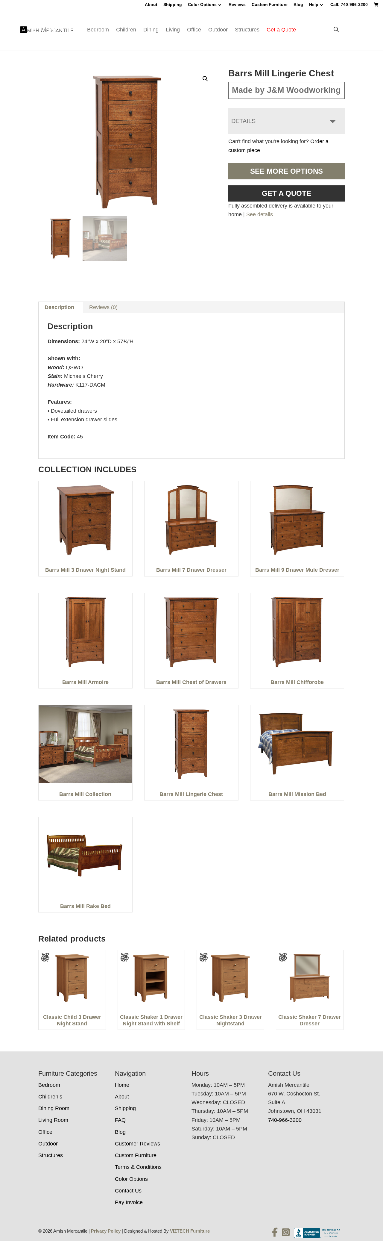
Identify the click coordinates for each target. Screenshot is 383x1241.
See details (259, 214)
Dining (151, 30)
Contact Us (128, 1191)
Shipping (172, 4)
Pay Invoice (129, 1202)
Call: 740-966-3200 (349, 4)
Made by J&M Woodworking (286, 90)
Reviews (237, 4)
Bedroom (98, 30)
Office (194, 30)
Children (126, 30)
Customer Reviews (137, 1144)
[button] (205, 78)
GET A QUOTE (286, 193)
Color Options (202, 4)
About (151, 4)
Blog (298, 4)
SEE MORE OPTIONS (286, 171)
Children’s (50, 1097)
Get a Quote (281, 30)
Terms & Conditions (138, 1167)
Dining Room (53, 1108)
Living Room (53, 1120)
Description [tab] (59, 307)
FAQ (120, 1120)
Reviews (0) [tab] (103, 307)
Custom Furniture (270, 4)
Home (122, 1085)
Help (313, 4)
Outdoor (218, 30)
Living (173, 30)
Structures (247, 30)
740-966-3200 (285, 1120)
